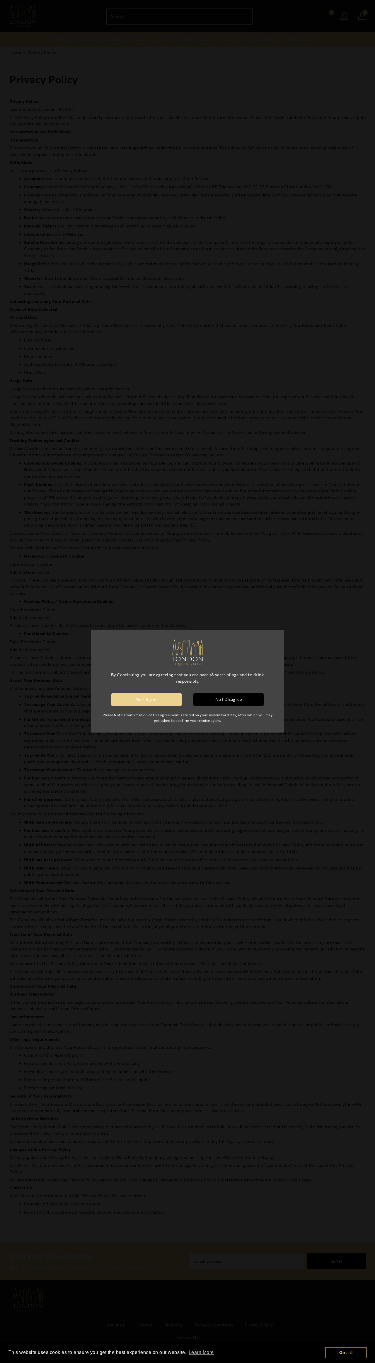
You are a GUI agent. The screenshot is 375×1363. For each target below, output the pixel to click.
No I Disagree (228, 699)
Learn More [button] (201, 1352)
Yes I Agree (147, 699)
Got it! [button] (346, 1352)
